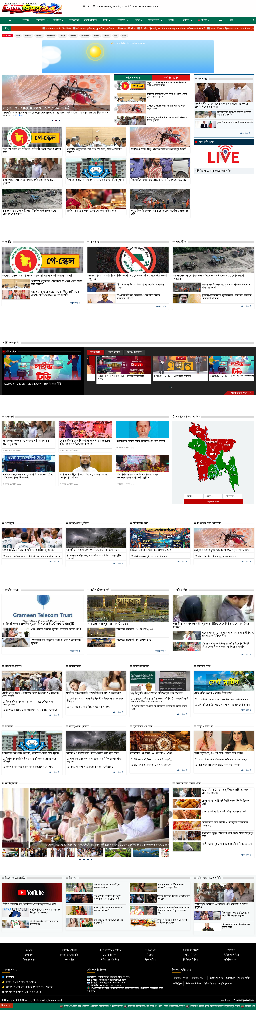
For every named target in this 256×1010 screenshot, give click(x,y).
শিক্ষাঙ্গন (8, 726)
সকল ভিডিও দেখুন (239, 393)
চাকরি (171, 20)
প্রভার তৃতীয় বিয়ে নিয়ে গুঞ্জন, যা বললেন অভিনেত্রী (108, 909)
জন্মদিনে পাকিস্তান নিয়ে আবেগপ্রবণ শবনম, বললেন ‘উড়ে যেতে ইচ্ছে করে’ (173, 910)
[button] (52, 120)
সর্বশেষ (26, 20)
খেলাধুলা (9, 523)
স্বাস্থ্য (137, 20)
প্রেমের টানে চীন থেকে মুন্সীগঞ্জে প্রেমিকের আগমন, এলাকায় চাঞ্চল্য (227, 791)
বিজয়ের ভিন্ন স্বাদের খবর (188, 783)
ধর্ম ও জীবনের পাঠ (99, 590)
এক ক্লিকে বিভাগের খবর (187, 416)
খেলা (105, 20)
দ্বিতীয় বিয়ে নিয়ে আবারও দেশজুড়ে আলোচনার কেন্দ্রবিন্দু (225, 824)
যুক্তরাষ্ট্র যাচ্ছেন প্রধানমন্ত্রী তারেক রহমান (235, 122)
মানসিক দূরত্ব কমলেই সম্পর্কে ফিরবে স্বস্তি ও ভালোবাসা (93, 693)
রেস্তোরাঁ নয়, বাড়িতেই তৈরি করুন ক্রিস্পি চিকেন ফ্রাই (225, 802)
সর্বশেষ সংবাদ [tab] (133, 77)
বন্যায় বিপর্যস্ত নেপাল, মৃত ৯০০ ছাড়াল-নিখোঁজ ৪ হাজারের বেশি (159, 212)
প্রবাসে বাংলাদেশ (13, 666)
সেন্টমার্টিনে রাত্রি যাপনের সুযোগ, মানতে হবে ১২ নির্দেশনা (223, 704)
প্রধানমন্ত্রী (73, 35)
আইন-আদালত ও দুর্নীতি (208, 878)
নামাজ (124, 35)
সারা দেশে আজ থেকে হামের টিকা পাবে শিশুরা (218, 765)
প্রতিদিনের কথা (140, 523)
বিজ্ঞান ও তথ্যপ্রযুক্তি (14, 878)
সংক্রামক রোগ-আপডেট (208, 523)
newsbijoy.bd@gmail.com (112, 979)
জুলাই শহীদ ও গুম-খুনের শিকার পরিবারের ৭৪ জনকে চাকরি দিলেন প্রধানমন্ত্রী (221, 105)
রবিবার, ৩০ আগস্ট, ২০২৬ (126, 448)
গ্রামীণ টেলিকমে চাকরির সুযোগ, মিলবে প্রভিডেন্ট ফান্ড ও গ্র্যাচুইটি (38, 624)
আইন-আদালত (90, 20)
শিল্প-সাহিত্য (150, 959)
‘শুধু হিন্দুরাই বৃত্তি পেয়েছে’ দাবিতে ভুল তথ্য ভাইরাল (156, 693)
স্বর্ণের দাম (39, 35)
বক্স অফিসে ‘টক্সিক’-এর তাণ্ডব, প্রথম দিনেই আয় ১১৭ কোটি (108, 897)
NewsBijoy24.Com (245, 1000)
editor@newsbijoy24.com (112, 982)
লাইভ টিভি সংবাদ (206, 141)
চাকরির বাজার (11, 590)
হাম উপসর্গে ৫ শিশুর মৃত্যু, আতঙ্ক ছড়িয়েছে (216, 556)
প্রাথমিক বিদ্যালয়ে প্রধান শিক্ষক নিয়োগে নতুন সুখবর (29, 767)
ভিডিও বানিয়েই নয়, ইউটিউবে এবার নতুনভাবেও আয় (29, 904)
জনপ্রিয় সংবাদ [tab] (171, 77)
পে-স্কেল (96, 35)
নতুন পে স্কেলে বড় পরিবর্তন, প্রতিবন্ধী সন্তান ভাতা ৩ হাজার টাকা (166, 84)
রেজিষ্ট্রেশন (178, 983)
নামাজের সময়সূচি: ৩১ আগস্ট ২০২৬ (150, 556)
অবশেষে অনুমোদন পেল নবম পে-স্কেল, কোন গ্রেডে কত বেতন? (167, 95)
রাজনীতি (94, 241)
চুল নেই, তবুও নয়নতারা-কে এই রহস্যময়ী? (108, 921)
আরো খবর (244, 133)
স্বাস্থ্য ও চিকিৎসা (204, 726)
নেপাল (18, 35)
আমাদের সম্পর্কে (180, 977)
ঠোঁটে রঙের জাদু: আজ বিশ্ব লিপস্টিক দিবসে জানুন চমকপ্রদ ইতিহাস (95, 700)
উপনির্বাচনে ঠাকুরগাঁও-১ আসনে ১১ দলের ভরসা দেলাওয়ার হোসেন (84, 476)
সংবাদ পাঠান (244, 977)
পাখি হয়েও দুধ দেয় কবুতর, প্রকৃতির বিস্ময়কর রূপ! (227, 844)
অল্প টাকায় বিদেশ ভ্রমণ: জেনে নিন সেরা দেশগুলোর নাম (223, 699)
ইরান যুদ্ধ (62, 35)
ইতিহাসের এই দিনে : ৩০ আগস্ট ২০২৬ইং (152, 759)
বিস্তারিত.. (46, 115)
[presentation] (169, 814)
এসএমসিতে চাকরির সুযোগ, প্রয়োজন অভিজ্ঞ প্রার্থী (56, 629)
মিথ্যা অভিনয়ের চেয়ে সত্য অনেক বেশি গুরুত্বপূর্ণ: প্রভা (172, 921)
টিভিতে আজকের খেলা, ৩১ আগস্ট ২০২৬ (150, 550)
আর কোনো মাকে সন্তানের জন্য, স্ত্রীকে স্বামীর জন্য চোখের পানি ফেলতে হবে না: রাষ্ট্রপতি (55, 293)
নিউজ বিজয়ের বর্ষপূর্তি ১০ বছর (218, 983)
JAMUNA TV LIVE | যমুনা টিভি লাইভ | (220, 376)
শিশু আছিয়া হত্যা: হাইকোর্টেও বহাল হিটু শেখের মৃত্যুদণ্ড (158, 180)
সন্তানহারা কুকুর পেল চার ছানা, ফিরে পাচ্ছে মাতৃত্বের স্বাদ (227, 835)
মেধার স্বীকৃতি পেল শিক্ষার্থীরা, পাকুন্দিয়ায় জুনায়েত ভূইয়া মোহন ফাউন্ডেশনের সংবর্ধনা (85, 442)
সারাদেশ (57, 20)
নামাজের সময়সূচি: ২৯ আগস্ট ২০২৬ (135, 640)
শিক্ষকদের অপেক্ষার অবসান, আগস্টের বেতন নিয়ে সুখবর (95, 180)
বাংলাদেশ (40, 20)
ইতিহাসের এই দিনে (142, 726)
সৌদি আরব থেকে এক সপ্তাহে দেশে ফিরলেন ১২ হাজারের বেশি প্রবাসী (30, 694)
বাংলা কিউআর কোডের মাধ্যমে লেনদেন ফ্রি (44, 922)
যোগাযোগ (230, 977)
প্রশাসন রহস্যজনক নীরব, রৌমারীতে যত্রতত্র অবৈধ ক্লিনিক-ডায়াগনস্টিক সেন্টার (28, 476)
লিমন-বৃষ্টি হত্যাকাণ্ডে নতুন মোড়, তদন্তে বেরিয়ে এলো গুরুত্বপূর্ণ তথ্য (28, 703)
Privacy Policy (193, 983)
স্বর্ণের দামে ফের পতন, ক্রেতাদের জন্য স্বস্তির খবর (91, 210)
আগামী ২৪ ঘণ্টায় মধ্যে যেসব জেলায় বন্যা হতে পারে (92, 550)
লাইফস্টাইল (153, 20)
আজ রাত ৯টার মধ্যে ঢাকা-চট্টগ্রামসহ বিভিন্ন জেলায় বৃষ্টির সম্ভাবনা (94, 557)
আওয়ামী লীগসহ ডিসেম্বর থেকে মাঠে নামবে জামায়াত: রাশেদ (138, 297)
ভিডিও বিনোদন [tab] (134, 352)
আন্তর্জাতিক (74, 20)
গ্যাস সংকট (28, 35)
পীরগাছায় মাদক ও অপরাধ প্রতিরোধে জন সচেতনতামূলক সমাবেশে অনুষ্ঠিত (137, 476)
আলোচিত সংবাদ (69, 950)
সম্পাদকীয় (69, 959)
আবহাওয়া (106, 35)
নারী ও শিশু (181, 590)
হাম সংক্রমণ (85, 35)
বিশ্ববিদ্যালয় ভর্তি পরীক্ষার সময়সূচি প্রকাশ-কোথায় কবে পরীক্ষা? (29, 760)
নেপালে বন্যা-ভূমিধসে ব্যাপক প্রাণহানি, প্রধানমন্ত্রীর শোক (234, 113)
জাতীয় (7, 241)
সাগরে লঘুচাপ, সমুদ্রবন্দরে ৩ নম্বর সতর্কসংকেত (91, 767)
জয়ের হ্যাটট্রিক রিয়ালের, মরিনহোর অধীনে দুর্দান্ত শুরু (28, 550)
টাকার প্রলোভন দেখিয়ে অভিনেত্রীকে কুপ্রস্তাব (173, 897)
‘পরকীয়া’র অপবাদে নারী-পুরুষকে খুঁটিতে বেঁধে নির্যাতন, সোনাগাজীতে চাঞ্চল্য (211, 625)
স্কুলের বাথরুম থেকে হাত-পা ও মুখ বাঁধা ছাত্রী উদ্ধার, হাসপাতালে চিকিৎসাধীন (228, 634)
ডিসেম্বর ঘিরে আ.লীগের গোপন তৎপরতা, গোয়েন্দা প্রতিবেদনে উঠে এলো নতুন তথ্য (127, 277)
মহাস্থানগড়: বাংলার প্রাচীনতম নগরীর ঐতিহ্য (85, 844)
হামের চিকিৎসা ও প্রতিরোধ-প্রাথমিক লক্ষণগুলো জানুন (222, 759)
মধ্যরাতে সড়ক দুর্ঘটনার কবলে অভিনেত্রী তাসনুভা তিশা (171, 886)
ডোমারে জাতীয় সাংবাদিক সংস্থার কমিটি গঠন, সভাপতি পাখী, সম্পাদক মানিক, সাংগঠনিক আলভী (160, 700)
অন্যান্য (186, 20)
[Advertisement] (90, 228)
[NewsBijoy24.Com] (32, 8)
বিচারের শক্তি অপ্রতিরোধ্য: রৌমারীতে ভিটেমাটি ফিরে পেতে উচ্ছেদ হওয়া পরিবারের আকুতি (225, 645)
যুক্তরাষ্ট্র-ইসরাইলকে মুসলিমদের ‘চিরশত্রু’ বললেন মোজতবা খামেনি (227, 297)
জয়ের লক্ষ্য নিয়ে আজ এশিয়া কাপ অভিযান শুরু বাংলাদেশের (32, 556)
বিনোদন (121, 20)
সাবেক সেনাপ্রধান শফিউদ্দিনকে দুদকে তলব (236, 926)
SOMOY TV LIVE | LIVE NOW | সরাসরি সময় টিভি (32, 383)
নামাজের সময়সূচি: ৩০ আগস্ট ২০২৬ (135, 629)
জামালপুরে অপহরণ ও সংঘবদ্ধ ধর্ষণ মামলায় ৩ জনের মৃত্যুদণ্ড (39, 108)
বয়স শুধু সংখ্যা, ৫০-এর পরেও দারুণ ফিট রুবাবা (218, 753)
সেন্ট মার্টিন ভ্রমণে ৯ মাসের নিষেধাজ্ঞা (212, 693)
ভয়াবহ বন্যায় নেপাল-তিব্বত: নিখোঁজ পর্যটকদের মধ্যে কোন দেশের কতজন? (29, 212)
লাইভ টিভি (11, 351)
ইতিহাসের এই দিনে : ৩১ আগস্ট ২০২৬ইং (151, 753)
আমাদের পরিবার (199, 977)
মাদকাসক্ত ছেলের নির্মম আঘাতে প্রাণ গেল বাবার (141, 441)
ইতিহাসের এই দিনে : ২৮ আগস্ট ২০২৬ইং (152, 765)
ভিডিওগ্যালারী (11, 342)
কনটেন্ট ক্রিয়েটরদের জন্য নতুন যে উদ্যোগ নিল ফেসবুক (45, 911)
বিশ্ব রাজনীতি (51, 35)
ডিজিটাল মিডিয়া (140, 666)
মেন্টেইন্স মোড (216, 977)
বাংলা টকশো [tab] (114, 352)
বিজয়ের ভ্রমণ (203, 666)
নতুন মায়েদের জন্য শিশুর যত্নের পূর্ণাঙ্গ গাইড (89, 707)
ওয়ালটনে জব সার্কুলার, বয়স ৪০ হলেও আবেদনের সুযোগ (56, 641)
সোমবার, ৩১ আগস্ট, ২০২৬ (12, 450)
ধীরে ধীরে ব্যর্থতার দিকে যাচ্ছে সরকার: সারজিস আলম (140, 286)
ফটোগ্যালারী (10, 783)
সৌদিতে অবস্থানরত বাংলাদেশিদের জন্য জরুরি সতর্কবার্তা (31, 710)
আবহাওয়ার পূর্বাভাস (78, 523)
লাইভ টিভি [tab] (95, 352)
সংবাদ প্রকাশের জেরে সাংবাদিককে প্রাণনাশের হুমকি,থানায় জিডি (159, 707)
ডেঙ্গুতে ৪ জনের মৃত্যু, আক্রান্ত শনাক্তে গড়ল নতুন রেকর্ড (166, 107)
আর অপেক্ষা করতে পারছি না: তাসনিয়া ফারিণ (107, 886)
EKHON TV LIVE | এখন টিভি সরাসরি (107, 376)
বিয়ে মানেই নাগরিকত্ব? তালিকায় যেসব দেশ (224, 811)
